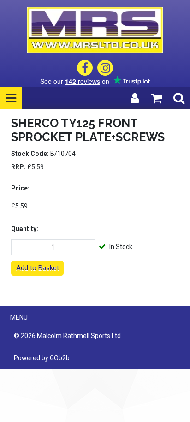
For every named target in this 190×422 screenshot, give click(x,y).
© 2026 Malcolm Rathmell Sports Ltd (67, 335)
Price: (20, 188)
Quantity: (24, 228)
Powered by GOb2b (42, 358)
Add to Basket (37, 268)
